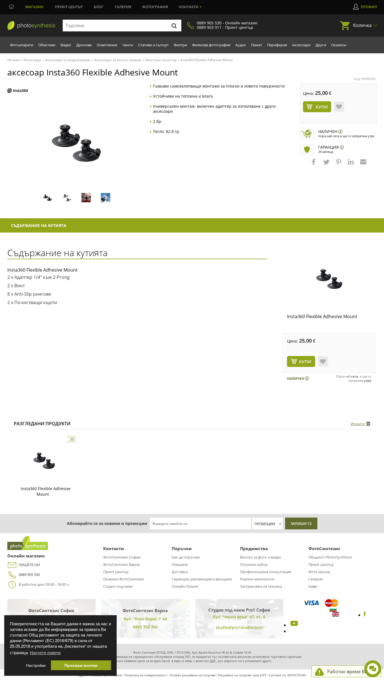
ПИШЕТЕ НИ (29, 564)
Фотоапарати (21, 44)
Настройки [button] (36, 665)
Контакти (188, 6)
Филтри (180, 44)
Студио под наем (118, 586)
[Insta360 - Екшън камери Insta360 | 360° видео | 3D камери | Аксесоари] (17, 91)
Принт (69, 6)
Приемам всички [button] (81, 665)
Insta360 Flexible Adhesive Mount (322, 316)
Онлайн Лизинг (185, 586)
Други (320, 44)
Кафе (312, 586)
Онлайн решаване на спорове (192, 675)
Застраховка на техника (261, 586)
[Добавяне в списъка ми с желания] (339, 107)
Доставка (180, 571)
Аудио (240, 44)
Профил (369, 6)
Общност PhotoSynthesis (330, 557)
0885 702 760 (145, 627)
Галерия (123, 6)
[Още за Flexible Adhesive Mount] (44, 460)
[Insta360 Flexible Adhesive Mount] (329, 279)
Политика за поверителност (146, 675)
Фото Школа (319, 571)
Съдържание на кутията (38, 225)
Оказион (338, 44)
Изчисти (358, 423)
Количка (362, 25)
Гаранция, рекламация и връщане (202, 579)
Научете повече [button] (45, 652)
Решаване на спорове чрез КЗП (242, 675)
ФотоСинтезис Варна (121, 564)
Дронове (84, 44)
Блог (98, 6)
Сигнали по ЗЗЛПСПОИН (287, 675)
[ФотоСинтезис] (31, 26)
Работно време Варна (351, 671)
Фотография (155, 6)
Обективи (46, 44)
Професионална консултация (265, 571)
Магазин (34, 6)
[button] (314, 164)
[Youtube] (293, 625)
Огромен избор (254, 564)
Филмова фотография (211, 44)
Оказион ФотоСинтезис (123, 579)
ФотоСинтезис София (121, 557)
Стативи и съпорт (153, 44)
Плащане (180, 564)
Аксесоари (301, 44)
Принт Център (115, 571)
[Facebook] (364, 615)
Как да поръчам (186, 557)
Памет (256, 44)
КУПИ (305, 361)
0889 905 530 (29, 574)
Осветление (107, 44)
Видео (65, 44)
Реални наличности (257, 579)
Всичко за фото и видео (260, 557)
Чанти (127, 44)
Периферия (277, 44)
